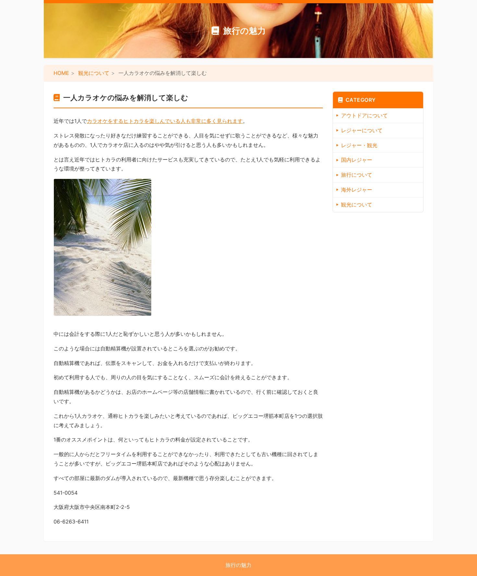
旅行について (356, 174)
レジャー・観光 (359, 145)
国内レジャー (356, 160)
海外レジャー (356, 189)
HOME (61, 73)
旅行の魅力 (244, 31)
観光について (93, 73)
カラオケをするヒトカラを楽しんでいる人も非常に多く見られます (165, 121)
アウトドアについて (364, 115)
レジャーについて (362, 130)
